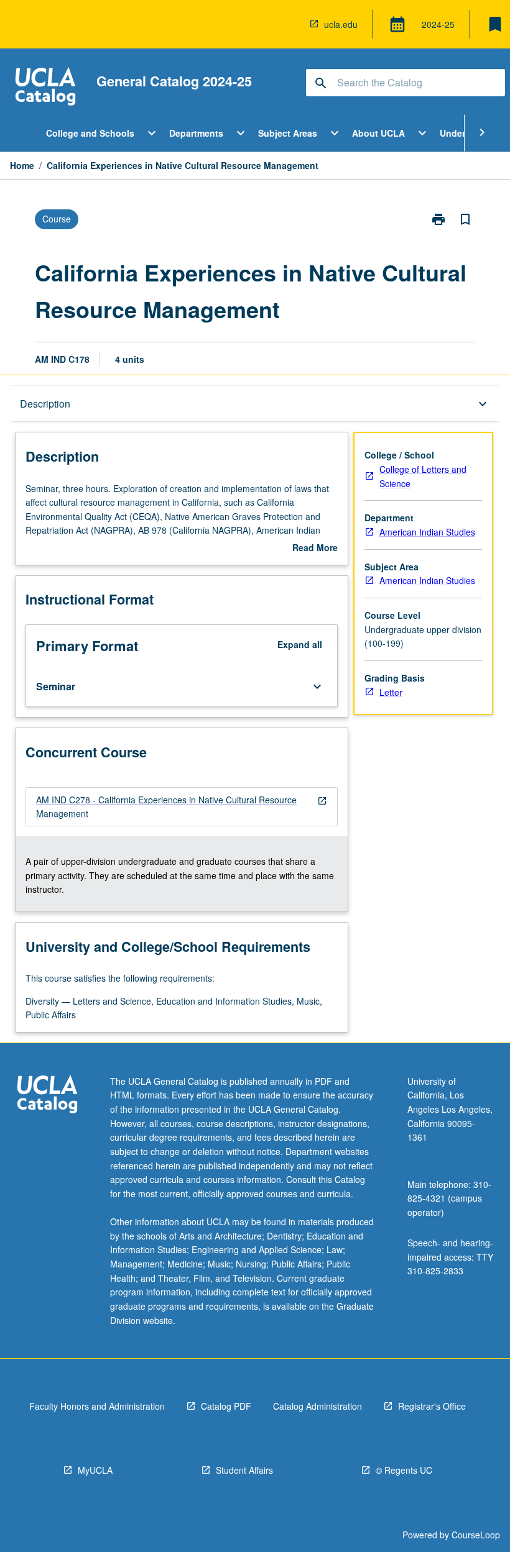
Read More (315, 548)
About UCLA (378, 133)
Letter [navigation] (390, 692)
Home (22, 165)
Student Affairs (244, 1470)
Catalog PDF (226, 1406)
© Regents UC (404, 1470)
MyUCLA (95, 1470)
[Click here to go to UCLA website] (47, 1095)
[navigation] (182, 806)
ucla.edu (341, 24)
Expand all (299, 644)
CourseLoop (476, 1534)
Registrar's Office (432, 1406)
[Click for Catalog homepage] (45, 87)
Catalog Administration (317, 1406)
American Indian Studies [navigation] (427, 532)
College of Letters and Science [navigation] (422, 476)
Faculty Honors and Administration (97, 1406)
